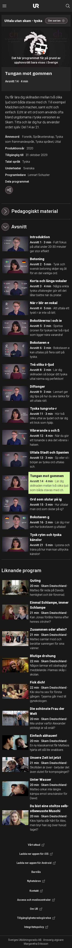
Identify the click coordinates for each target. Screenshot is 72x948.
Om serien (54, 20)
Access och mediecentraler (34, 899)
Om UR (34, 908)
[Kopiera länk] (9, 190)
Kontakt (34, 890)
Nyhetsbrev (34, 881)
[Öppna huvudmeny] (4, 6)
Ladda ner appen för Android (34, 862)
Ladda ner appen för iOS (34, 853)
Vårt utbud (34, 844)
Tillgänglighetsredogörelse (34, 917)
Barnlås (36, 871)
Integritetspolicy (34, 926)
